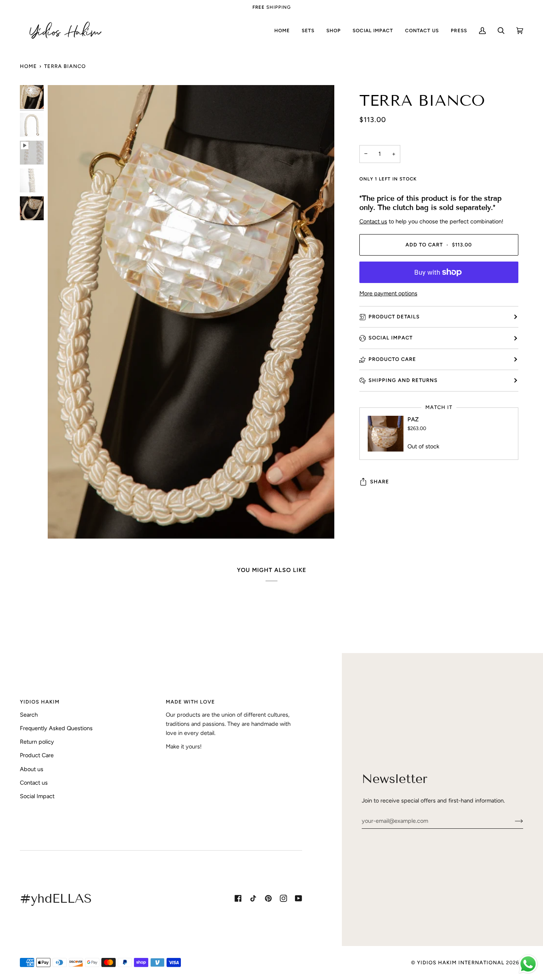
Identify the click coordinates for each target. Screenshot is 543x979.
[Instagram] (283, 898)
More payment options (388, 293)
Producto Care (392, 359)
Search (29, 714)
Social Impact (390, 338)
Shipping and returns (403, 380)
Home (28, 66)
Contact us (373, 221)
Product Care (37, 755)
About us (31, 769)
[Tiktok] (253, 898)
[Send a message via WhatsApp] (528, 964)
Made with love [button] (190, 702)
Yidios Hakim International (460, 962)
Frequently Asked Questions (56, 728)
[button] (333, 30)
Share (379, 482)
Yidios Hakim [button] (40, 702)
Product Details (394, 317)
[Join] (512, 820)
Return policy (37, 741)
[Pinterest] (268, 898)
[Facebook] (238, 898)
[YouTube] (298, 898)
